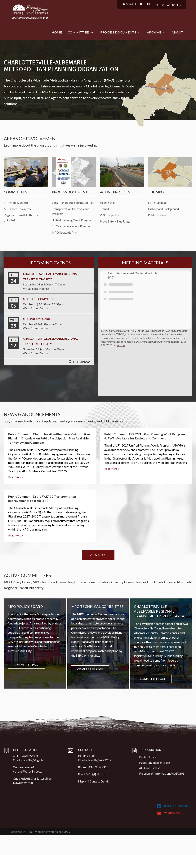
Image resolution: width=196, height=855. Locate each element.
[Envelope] (141, 4)
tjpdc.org (120, 345)
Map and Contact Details (94, 781)
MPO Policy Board (36, 318)
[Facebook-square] (148, 4)
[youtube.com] (159, 813)
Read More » (15, 477)
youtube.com (172, 812)
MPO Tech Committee (39, 299)
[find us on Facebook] (159, 806)
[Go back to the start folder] (105, 275)
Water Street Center (35, 308)
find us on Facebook (176, 805)
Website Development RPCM (52, 832)
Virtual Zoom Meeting (36, 288)
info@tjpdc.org (95, 774)
